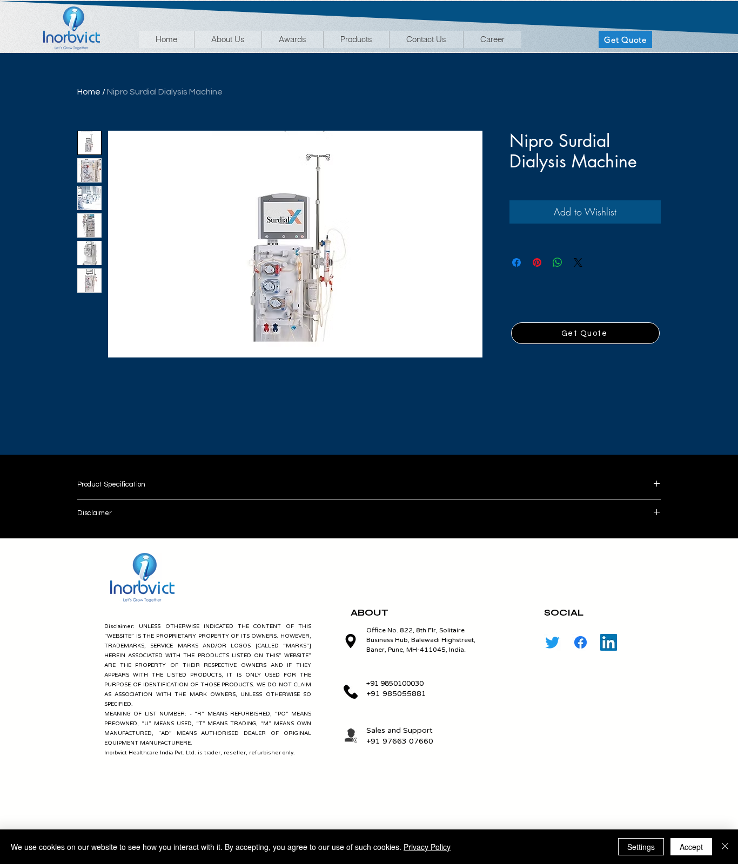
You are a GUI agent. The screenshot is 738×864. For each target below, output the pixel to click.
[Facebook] (580, 642)
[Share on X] (578, 262)
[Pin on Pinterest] (537, 262)
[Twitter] (552, 642)
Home (88, 91)
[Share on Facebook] (516, 262)
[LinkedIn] (608, 642)
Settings (641, 846)
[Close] (725, 846)
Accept (691, 846)
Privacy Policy (427, 846)
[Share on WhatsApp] (557, 262)
